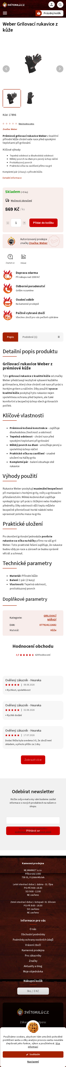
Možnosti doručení (21, 200)
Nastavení (33, 1062)
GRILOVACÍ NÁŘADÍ (50, 618)
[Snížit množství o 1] (7, 223)
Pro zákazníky (33, 956)
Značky (33, 961)
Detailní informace (12, 178)
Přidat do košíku (43, 222)
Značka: (10, 129)
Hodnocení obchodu (33, 646)
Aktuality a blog (33, 966)
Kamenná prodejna (33, 950)
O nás (33, 929)
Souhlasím (35, 1054)
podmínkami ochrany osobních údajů (33, 831)
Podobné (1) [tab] (30, 337)
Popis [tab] (10, 337)
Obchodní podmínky (33, 934)
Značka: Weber (38, 243)
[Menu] (5, 13)
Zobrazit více (33, 760)
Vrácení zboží (33, 945)
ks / (33, 991)
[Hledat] (60, 4)
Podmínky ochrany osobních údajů (33, 940)
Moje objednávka (33, 971)
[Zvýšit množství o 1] (24, 223)
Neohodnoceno (26, 124)
